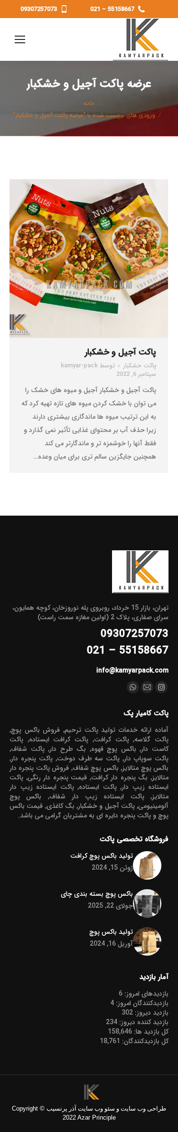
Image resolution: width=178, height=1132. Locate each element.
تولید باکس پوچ (111, 932)
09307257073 (38, 9)
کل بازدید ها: (150, 1031)
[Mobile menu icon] (22, 39)
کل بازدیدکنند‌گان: (144, 1041)
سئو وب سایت (96, 1108)
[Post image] (147, 865)
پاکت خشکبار (139, 366)
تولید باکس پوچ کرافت (101, 856)
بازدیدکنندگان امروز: (141, 1003)
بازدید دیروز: (151, 1012)
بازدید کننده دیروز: (143, 1022)
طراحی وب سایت (143, 1108)
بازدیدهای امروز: (145, 993)
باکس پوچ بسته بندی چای (97, 894)
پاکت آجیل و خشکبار (120, 352)
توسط (88, 366)
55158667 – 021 (112, 9)
